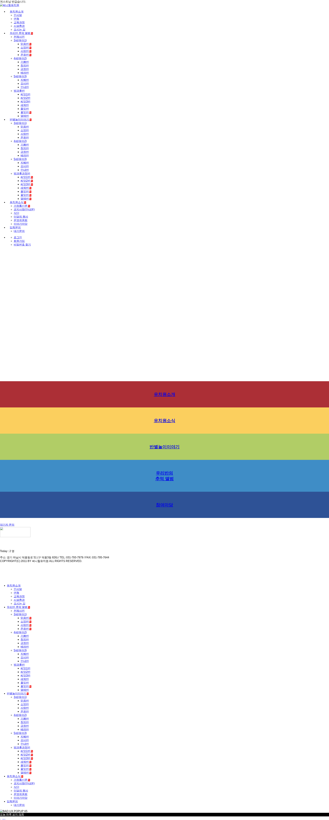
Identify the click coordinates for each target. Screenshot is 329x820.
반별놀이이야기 (20, 119)
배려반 (25, 72)
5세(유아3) (20, 76)
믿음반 (26, 43)
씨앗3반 (25, 101)
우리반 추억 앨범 (21, 33)
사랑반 (26, 51)
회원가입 (19, 241)
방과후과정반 (22, 173)
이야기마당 (20, 223)
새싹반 (25, 105)
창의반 (25, 65)
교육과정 (19, 22)
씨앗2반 (25, 97)
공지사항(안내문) (24, 209)
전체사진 (19, 36)
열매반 (25, 115)
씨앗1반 (25, 94)
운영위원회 (20, 220)
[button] (2, 579)
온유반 (26, 54)
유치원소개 (16, 11)
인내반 (25, 87)
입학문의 (15, 227)
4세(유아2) (20, 58)
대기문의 (19, 231)
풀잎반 (25, 108)
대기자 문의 (7, 524)
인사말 (18, 15)
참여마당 (164, 504)
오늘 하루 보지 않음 (12, 814)
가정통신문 (22, 205)
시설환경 (19, 26)
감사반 (25, 83)
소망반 (26, 47)
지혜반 (25, 79)
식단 (16, 213)
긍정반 (25, 69)
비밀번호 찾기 (22, 244)
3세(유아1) (20, 40)
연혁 (16, 18)
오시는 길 (19, 29)
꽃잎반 (26, 112)
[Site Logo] (9, 5)
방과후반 (19, 90)
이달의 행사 (21, 216)
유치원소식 (18, 202)
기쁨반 (25, 61)
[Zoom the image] (164, 532)
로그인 (18, 237)
